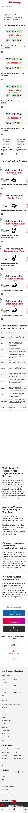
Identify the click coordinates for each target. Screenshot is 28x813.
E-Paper (4, 762)
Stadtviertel (4, 682)
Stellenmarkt (17, 704)
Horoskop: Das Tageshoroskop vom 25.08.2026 (21, 149)
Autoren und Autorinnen (7, 749)
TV (14, 682)
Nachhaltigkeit (17, 692)
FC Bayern (4, 689)
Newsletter (4, 707)
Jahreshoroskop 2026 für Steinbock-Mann (12, 290)
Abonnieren (4, 755)
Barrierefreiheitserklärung (8, 786)
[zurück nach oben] (14, 802)
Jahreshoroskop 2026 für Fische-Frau (13, 210)
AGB (3, 779)
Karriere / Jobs (5, 752)
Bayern (3, 685)
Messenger (4, 710)
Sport (15, 679)
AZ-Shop (16, 752)
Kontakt (3, 765)
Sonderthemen (17, 758)
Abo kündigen (5, 789)
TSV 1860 (4, 692)
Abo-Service (5, 758)
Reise (15, 689)
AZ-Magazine (17, 755)
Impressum (4, 776)
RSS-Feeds (4, 714)
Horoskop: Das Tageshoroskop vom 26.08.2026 (6, 149)
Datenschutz (5, 783)
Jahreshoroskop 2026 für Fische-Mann (14, 185)
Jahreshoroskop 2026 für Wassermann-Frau (9, 264)
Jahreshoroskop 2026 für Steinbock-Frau (11, 315)
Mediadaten (17, 749)
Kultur (15, 685)
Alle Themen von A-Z (7, 704)
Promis (3, 695)
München (4, 679)
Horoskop (10, 6)
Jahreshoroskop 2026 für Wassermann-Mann (9, 237)
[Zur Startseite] (14, 3)
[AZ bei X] (23, 772)
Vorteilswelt (5, 727)
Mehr (7, 6)
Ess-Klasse (4, 724)
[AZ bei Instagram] (19, 772)
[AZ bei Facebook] (16, 772)
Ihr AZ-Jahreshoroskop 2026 (14, 161)
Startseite (3, 6)
